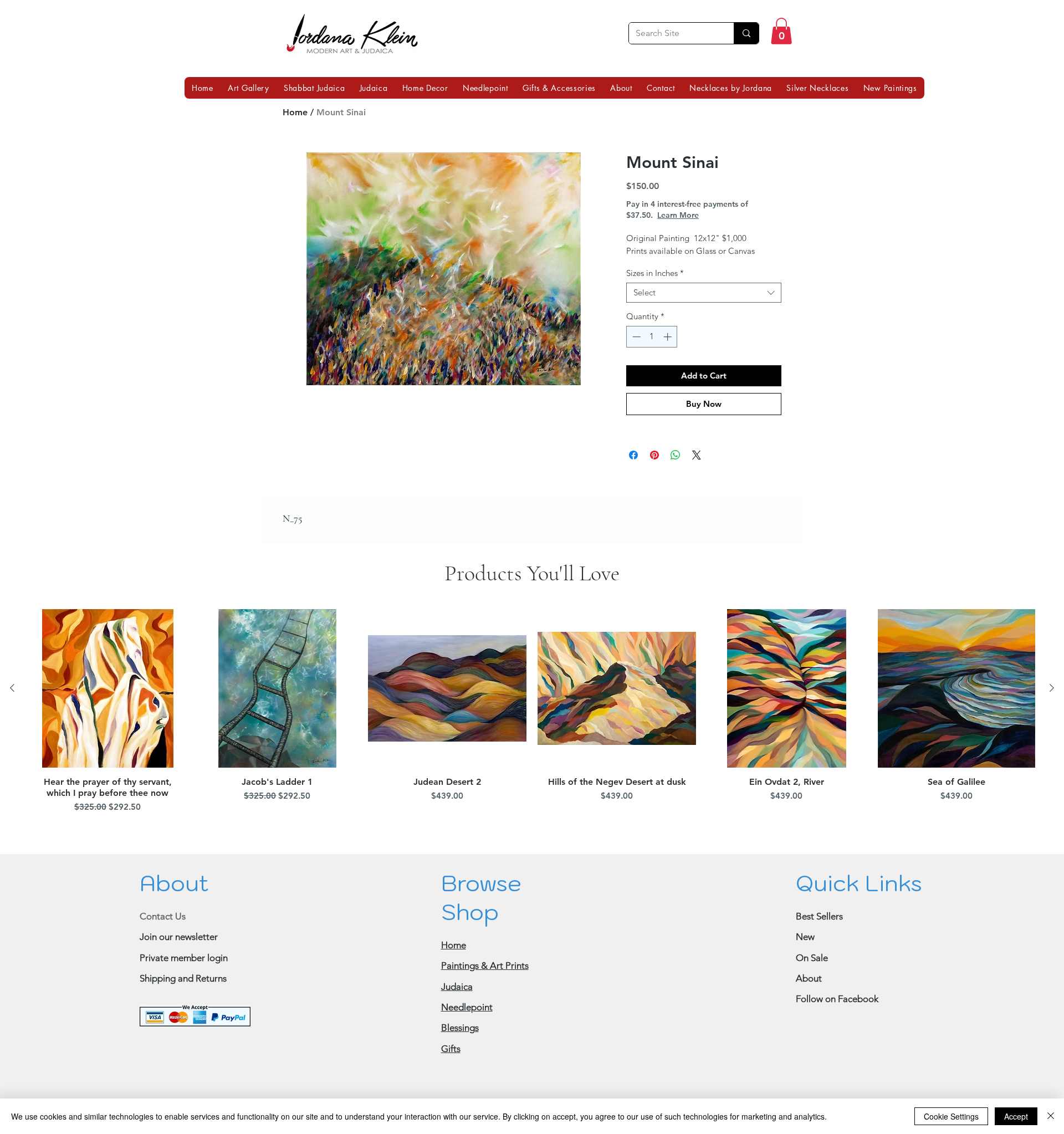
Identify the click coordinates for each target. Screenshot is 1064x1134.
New (805, 936)
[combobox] (703, 293)
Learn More (678, 215)
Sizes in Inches (655, 273)
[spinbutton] (652, 336)
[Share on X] (696, 455)
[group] (532, 713)
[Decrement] (635, 336)
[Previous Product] (12, 687)
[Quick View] (107, 688)
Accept (1016, 1116)
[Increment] (668, 336)
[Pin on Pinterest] (654, 455)
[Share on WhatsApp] (675, 455)
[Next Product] (1051, 687)
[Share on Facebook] (633, 455)
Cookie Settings (951, 1116)
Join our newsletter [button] (179, 936)
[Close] (1050, 1116)
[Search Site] (746, 33)
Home (295, 112)
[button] (781, 31)
